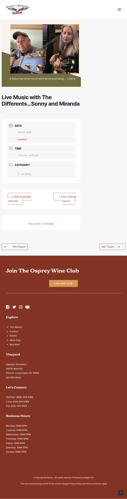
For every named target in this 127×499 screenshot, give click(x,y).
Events (13, 335)
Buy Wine (15, 344)
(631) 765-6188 (21, 401)
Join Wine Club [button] (63, 283)
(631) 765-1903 (19, 405)
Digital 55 (89, 477)
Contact (14, 331)
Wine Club (15, 340)
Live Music (26, 174)
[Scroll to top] (120, 492)
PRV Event (19, 246)
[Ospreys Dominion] (18, 9)
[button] (119, 9)
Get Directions (13, 377)
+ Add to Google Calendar (19, 198)
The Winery (16, 327)
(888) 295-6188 (24, 397)
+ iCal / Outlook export (68, 198)
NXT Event (108, 246)
